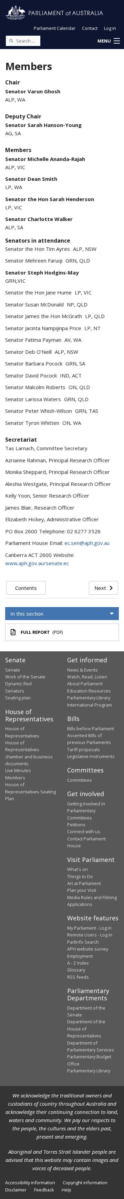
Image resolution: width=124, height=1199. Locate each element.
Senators (14, 691)
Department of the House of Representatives (86, 1028)
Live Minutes (18, 770)
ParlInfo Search (83, 942)
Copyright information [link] (85, 1182)
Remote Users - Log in (89, 935)
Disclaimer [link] (16, 1190)
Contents (26, 587)
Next (100, 587)
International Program (89, 705)
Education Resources (89, 691)
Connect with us (83, 831)
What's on (77, 869)
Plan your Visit (81, 890)
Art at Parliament (84, 883)
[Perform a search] (11, 40)
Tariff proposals (83, 749)
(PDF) (42, 632)
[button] (108, 41)
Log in (110, 28)
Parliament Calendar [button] (54, 28)
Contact (89, 28)
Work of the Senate (25, 677)
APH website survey (87, 949)
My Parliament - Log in (89, 928)
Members (15, 778)
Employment (80, 956)
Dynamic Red (18, 683)
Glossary (76, 970)
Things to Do (80, 876)
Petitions (76, 825)
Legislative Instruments (91, 756)
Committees (79, 780)
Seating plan (18, 698)
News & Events (82, 670)
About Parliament (85, 683)
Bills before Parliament (90, 728)
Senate (12, 670)
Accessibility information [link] (30, 1182)
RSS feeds (78, 977)
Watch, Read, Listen (87, 677)
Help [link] (66, 1190)
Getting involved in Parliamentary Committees (86, 811)
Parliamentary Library (88, 698)
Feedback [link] (44, 1190)
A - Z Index (78, 963)
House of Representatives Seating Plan (30, 791)
